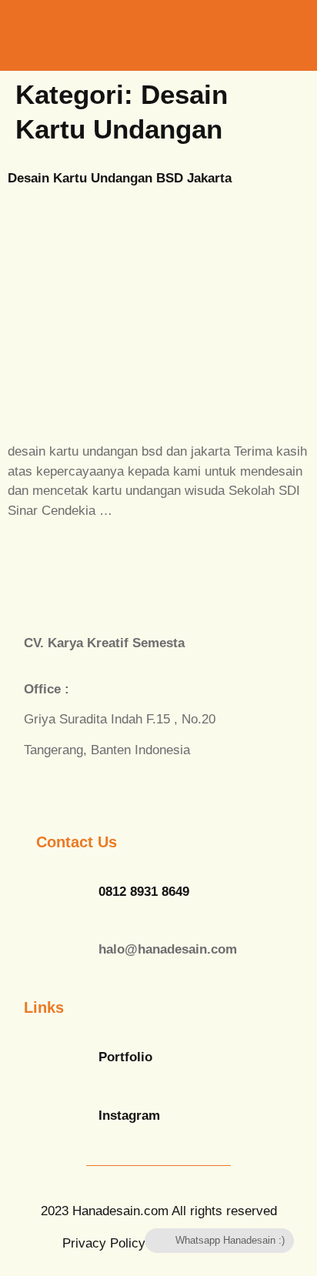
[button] (246, 35)
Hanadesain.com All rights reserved (159, 1211)
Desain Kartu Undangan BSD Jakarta (120, 178)
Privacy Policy (103, 1243)
